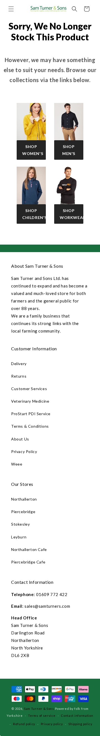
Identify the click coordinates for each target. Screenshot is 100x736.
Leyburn (18, 537)
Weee (16, 464)
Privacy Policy (24, 451)
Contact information (77, 715)
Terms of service (41, 715)
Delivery (19, 363)
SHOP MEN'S (68, 150)
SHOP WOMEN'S (32, 150)
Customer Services (29, 388)
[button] (11, 9)
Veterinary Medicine (30, 401)
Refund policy (24, 724)
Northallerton (24, 499)
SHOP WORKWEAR (71, 214)
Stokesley (20, 524)
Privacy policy (52, 724)
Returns (18, 376)
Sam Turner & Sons (39, 708)
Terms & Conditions (30, 426)
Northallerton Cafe (29, 549)
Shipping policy (80, 724)
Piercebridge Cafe (28, 562)
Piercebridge (23, 511)
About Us (20, 439)
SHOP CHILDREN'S (34, 214)
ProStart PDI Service (31, 413)
